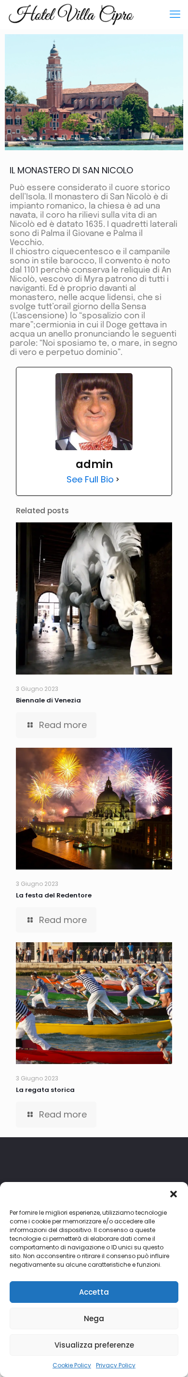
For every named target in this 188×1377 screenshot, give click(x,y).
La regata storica (45, 1089)
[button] (173, 1194)
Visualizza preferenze (94, 1345)
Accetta (94, 1292)
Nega (94, 1318)
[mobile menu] (175, 14)
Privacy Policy (115, 1365)
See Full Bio (90, 479)
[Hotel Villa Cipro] (71, 14)
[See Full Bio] (117, 479)
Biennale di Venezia (48, 700)
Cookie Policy (72, 1365)
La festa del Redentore (54, 895)
